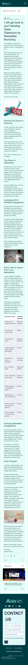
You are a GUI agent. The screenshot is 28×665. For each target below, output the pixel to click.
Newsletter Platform (8, 551)
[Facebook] (9, 606)
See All (22, 565)
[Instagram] (13, 606)
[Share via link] (14, 556)
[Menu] (25, 3)
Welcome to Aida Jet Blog (9, 11)
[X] (16, 606)
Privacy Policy (8, 647)
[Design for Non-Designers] (14, 574)
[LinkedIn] (6, 606)
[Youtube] (19, 606)
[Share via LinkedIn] (11, 556)
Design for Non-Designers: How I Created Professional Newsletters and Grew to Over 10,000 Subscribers (13, 584)
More (19, 11)
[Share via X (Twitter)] (8, 556)
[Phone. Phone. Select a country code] (6, 630)
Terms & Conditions (18, 647)
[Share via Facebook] (4, 556)
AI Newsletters (7, 549)
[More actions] (23, 19)
